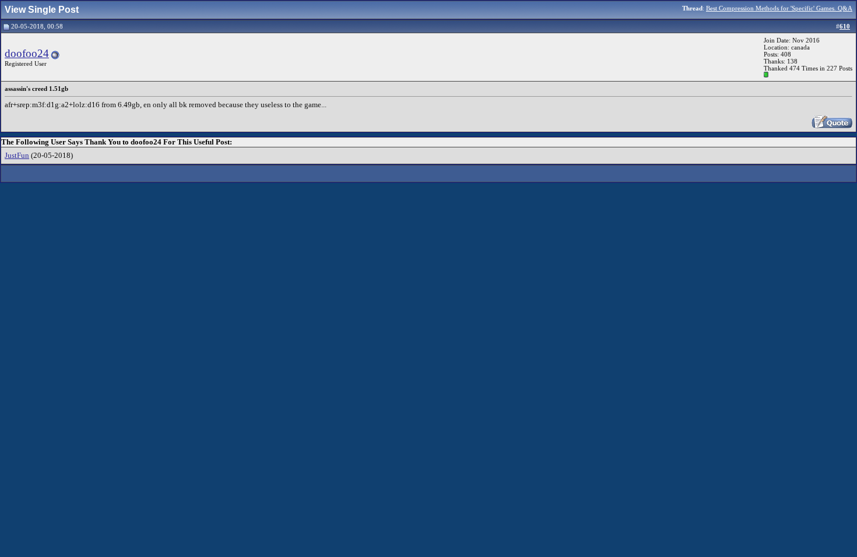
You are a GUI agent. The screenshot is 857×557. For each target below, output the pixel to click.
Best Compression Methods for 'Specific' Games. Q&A (779, 8)
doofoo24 (27, 53)
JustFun (17, 155)
